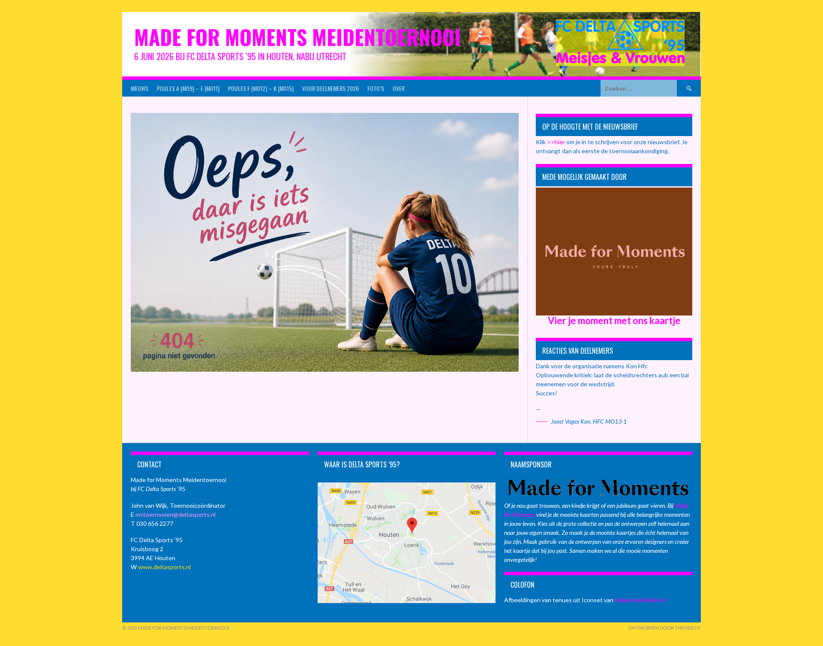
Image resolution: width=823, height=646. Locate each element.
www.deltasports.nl (164, 566)
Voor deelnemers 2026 (330, 88)
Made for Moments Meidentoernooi (297, 36)
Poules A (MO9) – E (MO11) (188, 88)
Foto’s (375, 88)
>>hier (556, 142)
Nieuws (139, 88)
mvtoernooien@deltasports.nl (175, 514)
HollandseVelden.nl (640, 600)
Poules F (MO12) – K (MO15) (261, 88)
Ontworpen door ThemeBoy (664, 628)
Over (399, 88)
